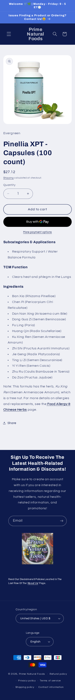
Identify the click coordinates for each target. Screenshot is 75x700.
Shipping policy (24, 687)
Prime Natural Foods (32, 674)
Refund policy (58, 674)
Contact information (51, 687)
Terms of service (50, 681)
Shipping (8, 178)
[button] (9, 34)
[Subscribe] (61, 521)
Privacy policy (27, 681)
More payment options (37, 232)
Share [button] (12, 423)
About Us (33, 583)
